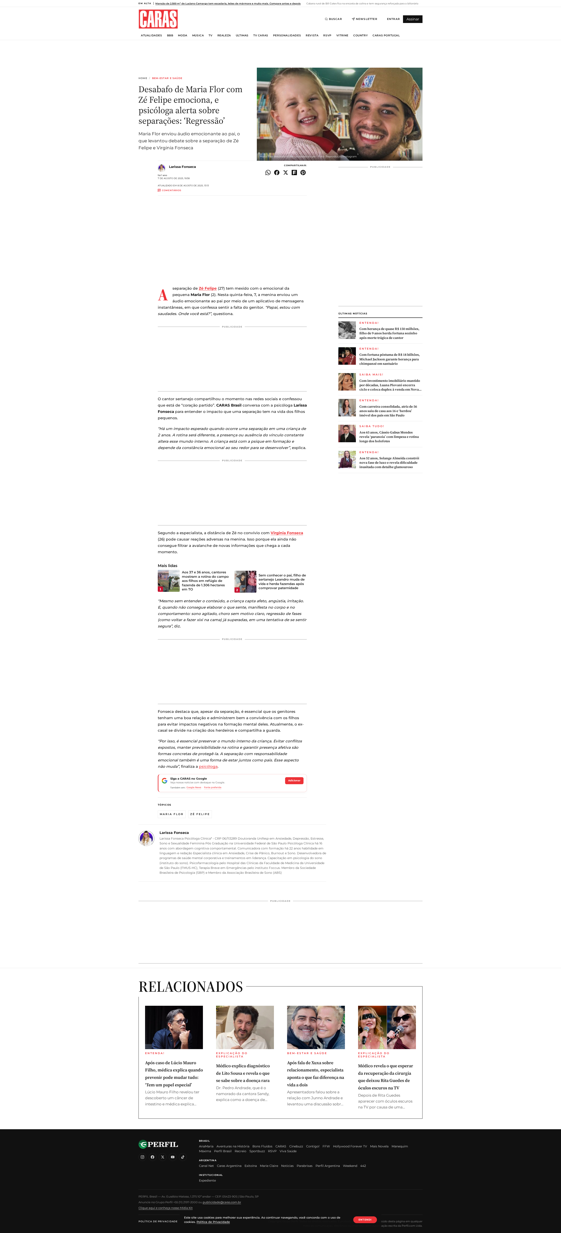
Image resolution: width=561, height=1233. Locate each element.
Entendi (365, 1219)
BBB (170, 35)
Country (360, 35)
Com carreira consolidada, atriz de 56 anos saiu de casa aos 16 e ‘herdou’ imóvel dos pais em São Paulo (388, 411)
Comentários (171, 190)
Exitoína (251, 1166)
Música (198, 35)
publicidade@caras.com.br (222, 1202)
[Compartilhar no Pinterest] (303, 172)
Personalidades (287, 35)
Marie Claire (269, 1166)
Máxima (205, 1151)
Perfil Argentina (328, 1166)
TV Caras (260, 35)
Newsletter (366, 19)
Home (142, 78)
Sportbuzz (257, 1151)
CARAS (280, 1146)
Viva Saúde (288, 1151)
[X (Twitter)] (163, 1157)
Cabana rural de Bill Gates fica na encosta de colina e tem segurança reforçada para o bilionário (362, 3)
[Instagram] (142, 1157)
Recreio (240, 1151)
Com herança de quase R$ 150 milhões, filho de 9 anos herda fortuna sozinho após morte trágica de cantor (389, 333)
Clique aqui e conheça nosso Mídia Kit (165, 1208)
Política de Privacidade (158, 1221)
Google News (193, 787)
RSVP (327, 35)
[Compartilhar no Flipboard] (294, 172)
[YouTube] (173, 1157)
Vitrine (342, 35)
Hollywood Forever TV (350, 1146)
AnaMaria (206, 1146)
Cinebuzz (296, 1146)
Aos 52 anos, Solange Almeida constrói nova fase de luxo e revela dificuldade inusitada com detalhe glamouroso (389, 462)
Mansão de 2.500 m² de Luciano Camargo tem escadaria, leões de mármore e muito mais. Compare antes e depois (228, 3)
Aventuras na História (233, 1146)
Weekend (350, 1166)
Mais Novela (379, 1146)
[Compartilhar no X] (285, 172)
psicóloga (208, 766)
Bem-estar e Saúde (167, 78)
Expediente (207, 1180)
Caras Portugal (386, 35)
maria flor (172, 814)
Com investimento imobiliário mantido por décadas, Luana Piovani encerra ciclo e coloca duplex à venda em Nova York (389, 385)
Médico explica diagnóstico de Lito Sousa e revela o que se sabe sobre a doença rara (243, 1073)
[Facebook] (152, 1157)
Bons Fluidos (262, 1146)
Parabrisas (304, 1166)
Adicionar (294, 780)
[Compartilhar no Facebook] (276, 172)
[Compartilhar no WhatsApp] (268, 172)
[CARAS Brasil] (158, 19)
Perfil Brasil (223, 1151)
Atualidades (151, 35)
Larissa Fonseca (182, 167)
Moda (182, 35)
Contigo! (313, 1146)
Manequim (400, 1146)
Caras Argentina (229, 1166)
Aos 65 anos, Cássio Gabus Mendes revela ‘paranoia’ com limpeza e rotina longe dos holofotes (389, 437)
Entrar (393, 19)
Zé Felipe (200, 814)
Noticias (287, 1166)
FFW (326, 1146)
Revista (312, 35)
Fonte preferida (212, 787)
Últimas (242, 35)
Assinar (413, 19)
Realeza (224, 35)
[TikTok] (183, 1157)
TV (210, 35)
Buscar (335, 19)
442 (363, 1166)
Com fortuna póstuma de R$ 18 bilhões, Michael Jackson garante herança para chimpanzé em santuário (389, 359)
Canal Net (206, 1166)
